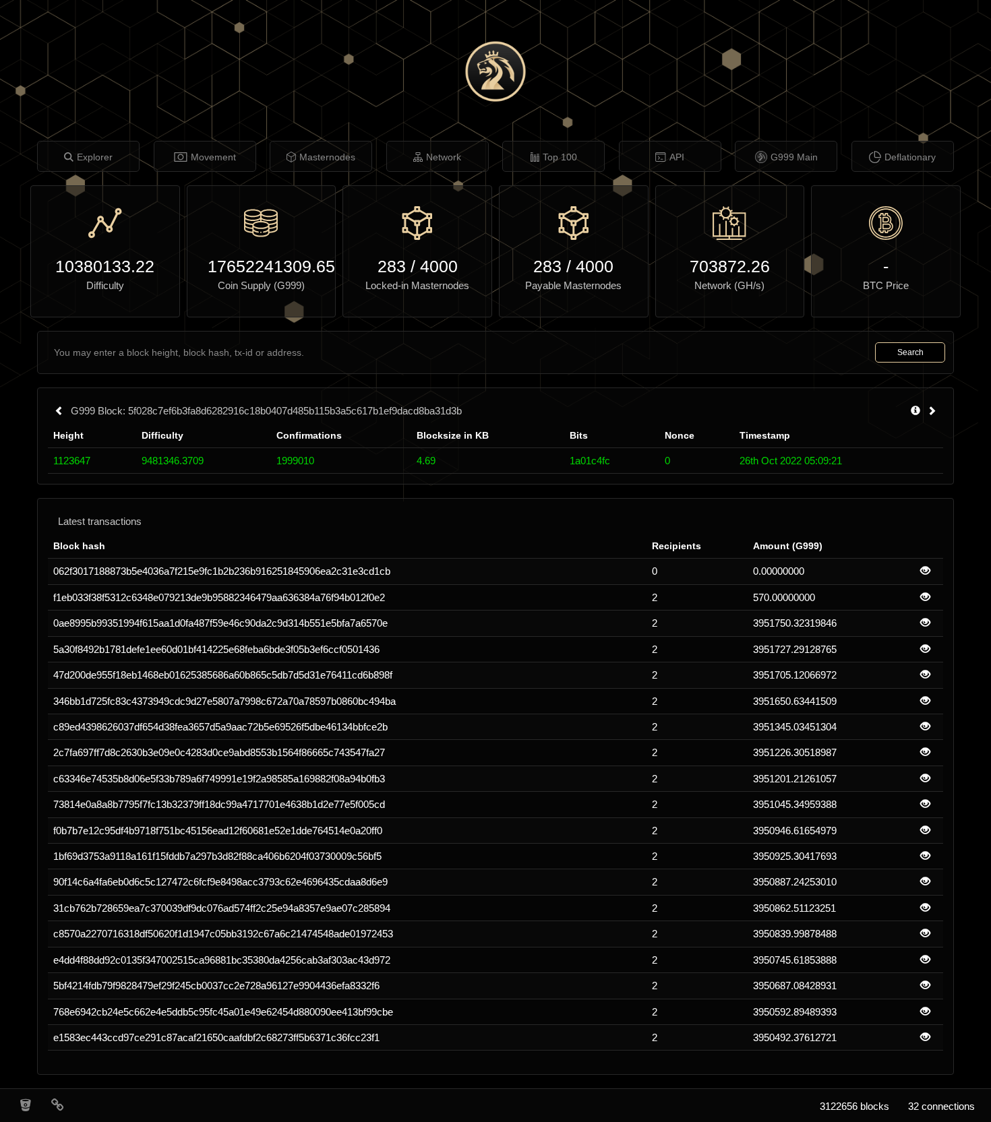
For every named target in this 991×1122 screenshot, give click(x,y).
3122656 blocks (854, 1106)
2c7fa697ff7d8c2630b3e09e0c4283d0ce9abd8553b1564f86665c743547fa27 (219, 752)
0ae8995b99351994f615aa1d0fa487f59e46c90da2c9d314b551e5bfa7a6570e (220, 623)
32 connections (941, 1106)
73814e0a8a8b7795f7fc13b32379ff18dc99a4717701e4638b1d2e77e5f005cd (219, 804)
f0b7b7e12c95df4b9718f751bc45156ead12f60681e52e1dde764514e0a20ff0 (217, 830)
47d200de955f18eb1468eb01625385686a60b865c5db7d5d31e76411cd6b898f (222, 675)
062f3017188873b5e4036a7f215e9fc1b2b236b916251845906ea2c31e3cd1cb (221, 571)
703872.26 (730, 266)
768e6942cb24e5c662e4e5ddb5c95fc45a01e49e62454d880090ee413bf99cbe (223, 1012)
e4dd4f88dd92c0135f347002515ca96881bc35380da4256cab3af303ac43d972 (221, 960)
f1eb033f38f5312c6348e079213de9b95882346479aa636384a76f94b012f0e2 (219, 597)
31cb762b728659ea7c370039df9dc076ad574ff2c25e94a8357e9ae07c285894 (221, 908)
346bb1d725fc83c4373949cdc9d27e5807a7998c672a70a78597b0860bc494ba (224, 701)
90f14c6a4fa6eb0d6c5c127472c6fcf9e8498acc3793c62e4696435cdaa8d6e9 (220, 881)
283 (392, 266)
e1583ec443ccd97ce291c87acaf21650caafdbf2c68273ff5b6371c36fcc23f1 (216, 1037)
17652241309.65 (262, 266)
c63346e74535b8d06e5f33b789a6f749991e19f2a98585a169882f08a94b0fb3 (219, 778)
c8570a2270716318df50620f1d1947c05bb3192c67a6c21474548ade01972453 (223, 933)
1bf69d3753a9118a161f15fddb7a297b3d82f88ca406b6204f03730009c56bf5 (217, 856)
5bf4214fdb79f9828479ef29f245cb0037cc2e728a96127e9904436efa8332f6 (216, 985)
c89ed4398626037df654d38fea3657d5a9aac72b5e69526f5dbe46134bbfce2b (220, 727)
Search (910, 352)
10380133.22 (104, 266)
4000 (439, 266)
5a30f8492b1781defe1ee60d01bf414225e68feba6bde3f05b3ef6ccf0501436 (216, 649)
